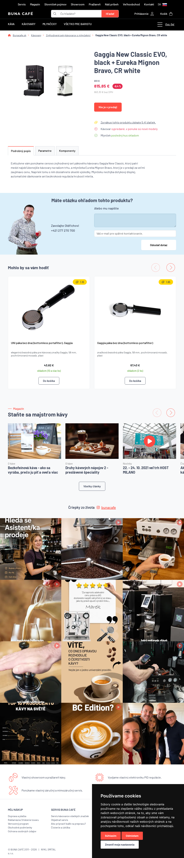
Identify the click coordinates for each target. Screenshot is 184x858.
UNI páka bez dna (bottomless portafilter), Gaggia (42, 343)
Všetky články (92, 486)
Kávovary (36, 35)
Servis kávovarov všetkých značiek (70, 816)
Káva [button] (11, 24)
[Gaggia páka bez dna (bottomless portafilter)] (135, 307)
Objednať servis (59, 819)
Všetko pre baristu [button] (78, 24)
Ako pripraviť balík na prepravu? (68, 823)
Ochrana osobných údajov (22, 831)
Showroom (77, 4)
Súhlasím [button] (110, 835)
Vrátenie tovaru (30, 819)
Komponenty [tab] (67, 150)
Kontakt (149, 4)
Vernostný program (18, 823)
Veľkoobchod (131, 4)
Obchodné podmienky (20, 827)
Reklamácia (14, 819)
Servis (22, 4)
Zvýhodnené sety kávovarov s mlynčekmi (68, 35)
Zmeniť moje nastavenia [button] (119, 844)
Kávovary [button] (28, 24)
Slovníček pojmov (55, 4)
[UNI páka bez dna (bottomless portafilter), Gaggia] (49, 307)
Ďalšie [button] (170, 24)
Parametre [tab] (45, 150)
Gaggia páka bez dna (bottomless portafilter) (125, 343)
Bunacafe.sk (19, 35)
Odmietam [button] (132, 835)
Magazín (35, 4)
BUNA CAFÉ (20, 14)
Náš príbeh (112, 4)
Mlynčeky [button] (50, 24)
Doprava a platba (17, 816)
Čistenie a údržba (60, 827)
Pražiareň (95, 4)
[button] (162, 4)
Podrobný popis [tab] (21, 151)
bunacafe (108, 507)
